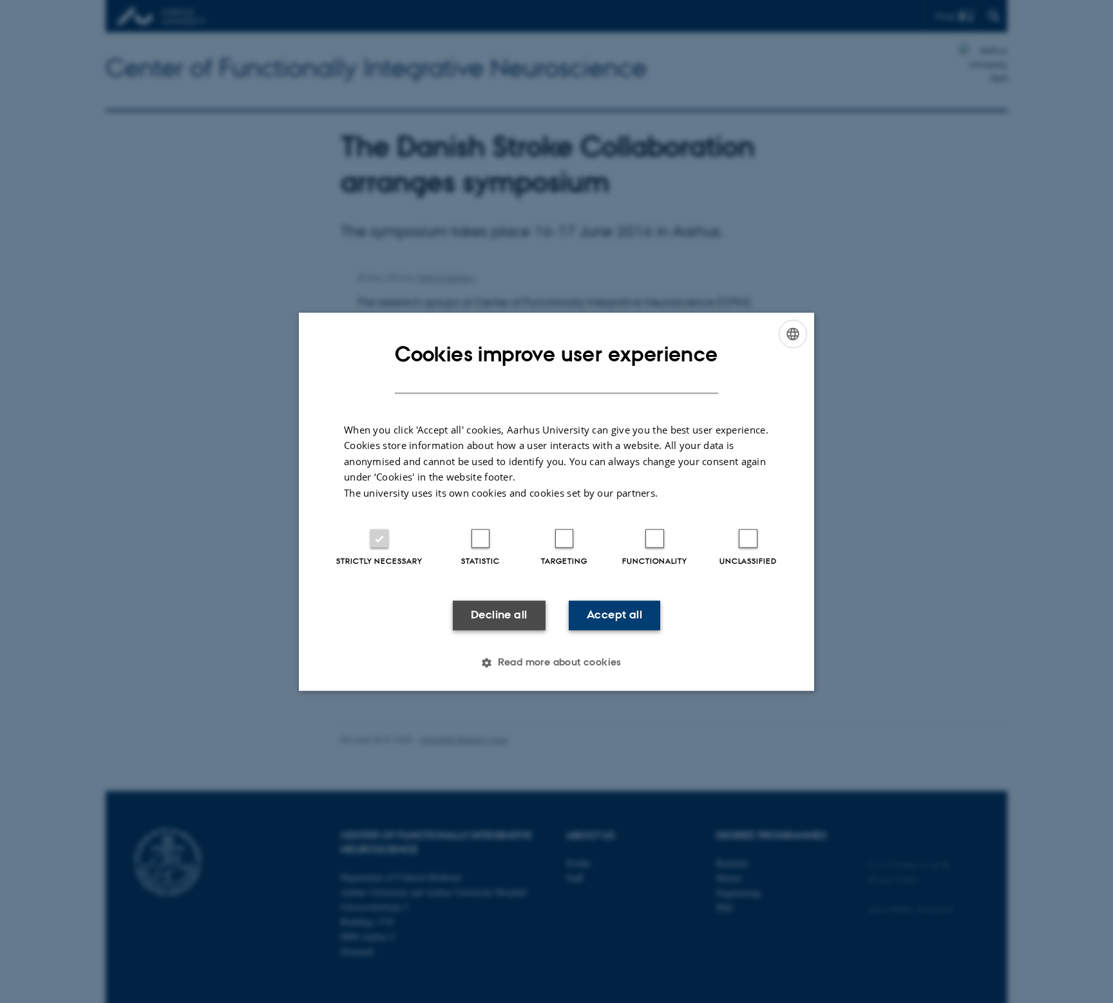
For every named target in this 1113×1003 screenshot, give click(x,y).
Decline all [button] (499, 615)
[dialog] (556, 501)
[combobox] (792, 333)
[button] (556, 662)
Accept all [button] (614, 615)
